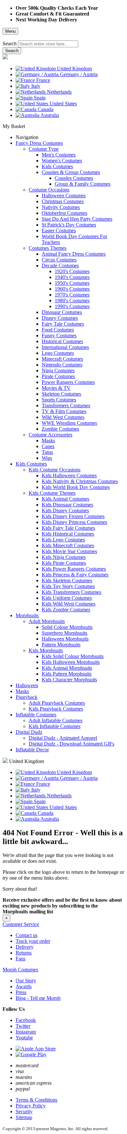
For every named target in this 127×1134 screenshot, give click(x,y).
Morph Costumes (20, 969)
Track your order (33, 941)
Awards (24, 986)
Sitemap (24, 1117)
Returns (24, 952)
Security (24, 1111)
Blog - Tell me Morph (38, 998)
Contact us (26, 935)
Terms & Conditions (36, 1100)
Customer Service (21, 924)
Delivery (25, 947)
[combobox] (48, 43)
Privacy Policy (31, 1105)
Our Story (26, 980)
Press (21, 992)
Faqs (20, 958)
